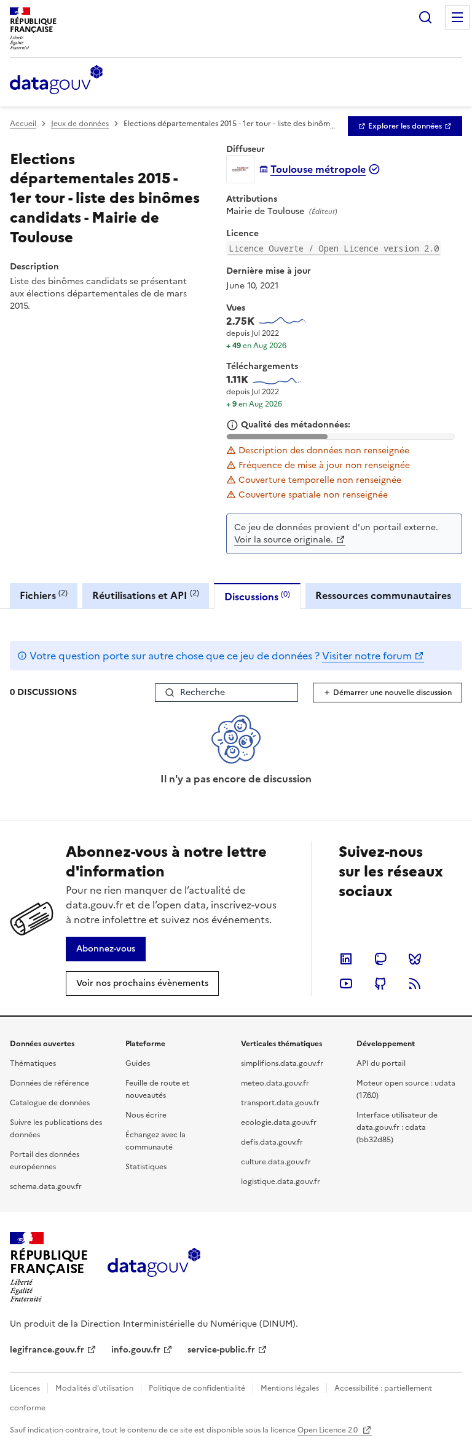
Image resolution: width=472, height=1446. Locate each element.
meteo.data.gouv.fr (275, 1083)
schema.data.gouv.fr (46, 1186)
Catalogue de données (50, 1102)
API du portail (381, 1063)
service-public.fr (221, 1349)
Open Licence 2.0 (328, 1430)
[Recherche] (425, 17)
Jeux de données (80, 123)
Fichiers (44, 595)
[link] (405, 126)
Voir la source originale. (283, 539)
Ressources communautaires (383, 595)
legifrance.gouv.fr (47, 1349)
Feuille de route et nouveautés (157, 1089)
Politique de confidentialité (197, 1388)
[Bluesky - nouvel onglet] (415, 959)
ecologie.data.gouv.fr (279, 1122)
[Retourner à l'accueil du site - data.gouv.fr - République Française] (154, 1267)
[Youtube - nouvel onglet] (346, 983)
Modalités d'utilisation (94, 1388)
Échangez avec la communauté (155, 1141)
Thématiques (33, 1063)
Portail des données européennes (44, 1160)
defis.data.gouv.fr (272, 1142)
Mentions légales (290, 1388)
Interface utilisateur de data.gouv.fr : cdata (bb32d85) (397, 1127)
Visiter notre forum (367, 655)
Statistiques (146, 1166)
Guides (137, 1063)
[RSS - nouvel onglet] (415, 983)
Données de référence (49, 1083)
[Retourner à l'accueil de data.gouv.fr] (56, 80)
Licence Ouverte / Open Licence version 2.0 (334, 248)
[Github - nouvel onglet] (380, 983)
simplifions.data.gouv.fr (282, 1063)
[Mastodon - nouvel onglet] (380, 959)
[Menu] (457, 17)
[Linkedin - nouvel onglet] (346, 959)
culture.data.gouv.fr (276, 1161)
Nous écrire (146, 1115)
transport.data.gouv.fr (280, 1102)
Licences (25, 1388)
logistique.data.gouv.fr (280, 1181)
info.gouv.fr (135, 1349)
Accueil (23, 123)
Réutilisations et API (145, 595)
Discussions (257, 596)
